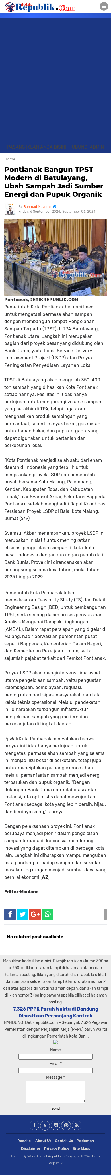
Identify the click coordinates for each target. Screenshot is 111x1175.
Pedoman (85, 1141)
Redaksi (24, 1141)
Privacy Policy (56, 1148)
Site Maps (81, 1148)
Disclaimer (30, 1148)
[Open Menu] (104, 6)
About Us (43, 1141)
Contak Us (64, 1141)
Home (9, 159)
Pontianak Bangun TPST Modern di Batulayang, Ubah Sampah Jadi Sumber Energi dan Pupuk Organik (53, 181)
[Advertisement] (55, 85)
